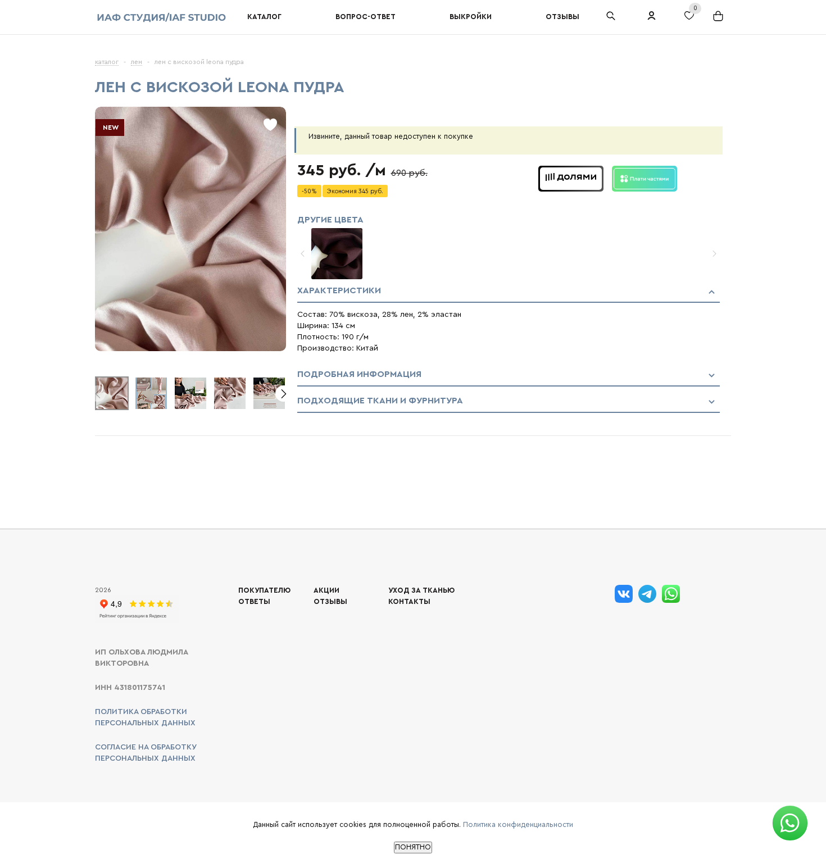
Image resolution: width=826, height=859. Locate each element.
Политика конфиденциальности (518, 824)
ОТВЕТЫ (254, 601)
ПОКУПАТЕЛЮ (264, 590)
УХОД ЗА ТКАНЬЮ (421, 590)
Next (283, 393)
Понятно (413, 847)
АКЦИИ (326, 590)
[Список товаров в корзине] (719, 20)
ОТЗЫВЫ (330, 601)
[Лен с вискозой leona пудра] (190, 348)
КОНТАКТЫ (409, 601)
